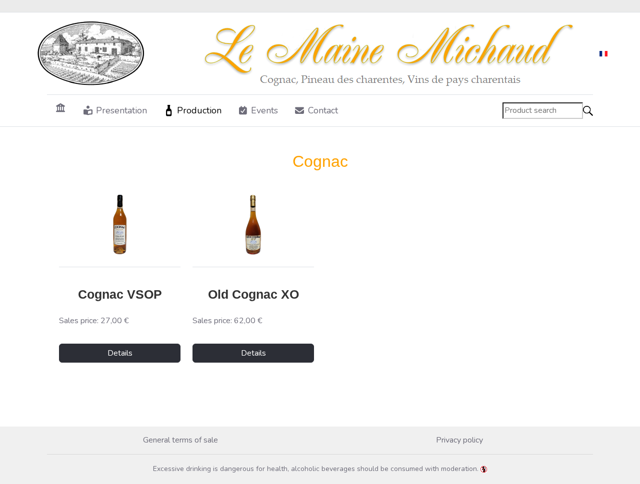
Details (120, 353)
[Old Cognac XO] (253, 225)
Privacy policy (459, 440)
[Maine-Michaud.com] (312, 53)
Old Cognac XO (253, 294)
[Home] (60, 107)
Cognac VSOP (120, 294)
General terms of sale (180, 440)
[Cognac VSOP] (119, 225)
